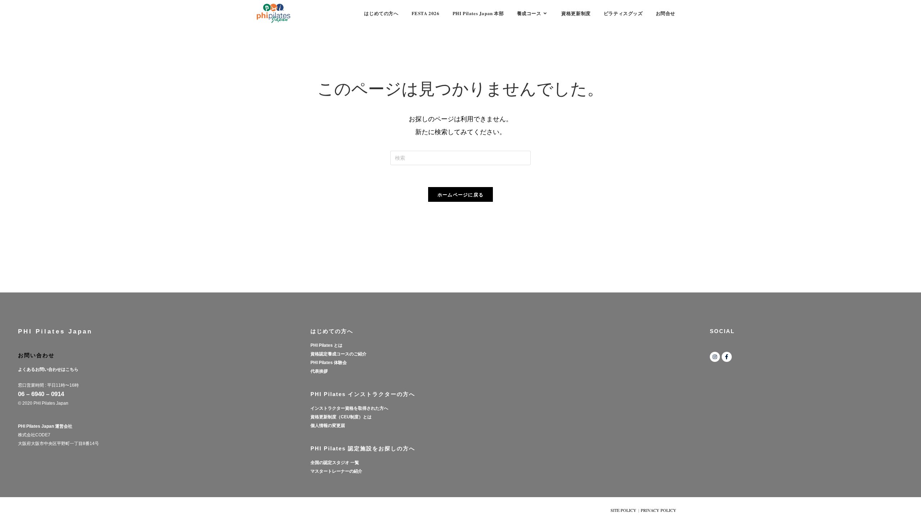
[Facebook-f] (727, 357)
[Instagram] (715, 357)
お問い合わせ (36, 355)
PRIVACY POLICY (658, 510)
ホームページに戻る (460, 194)
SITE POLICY (623, 510)
